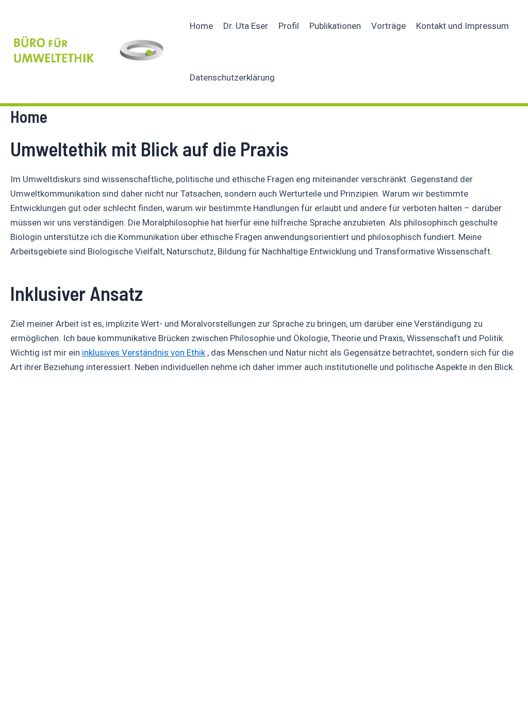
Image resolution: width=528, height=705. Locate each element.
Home (201, 26)
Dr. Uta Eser (245, 26)
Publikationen (335, 26)
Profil (288, 26)
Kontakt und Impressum (462, 26)
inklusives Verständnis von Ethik (143, 352)
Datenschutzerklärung (232, 77)
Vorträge (388, 26)
